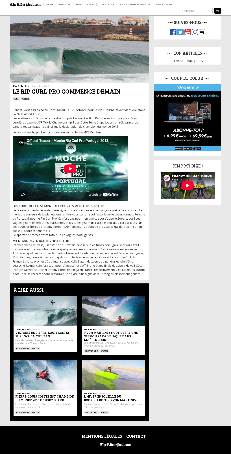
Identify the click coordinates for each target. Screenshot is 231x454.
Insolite (64, 4)
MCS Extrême (92, 132)
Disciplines (84, 4)
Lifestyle (106, 4)
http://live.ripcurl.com (46, 132)
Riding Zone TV (166, 4)
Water (25, 98)
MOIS (190, 61)
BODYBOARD (23, 348)
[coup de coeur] (187, 117)
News (49, 4)
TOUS (199, 61)
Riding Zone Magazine (135, 4)
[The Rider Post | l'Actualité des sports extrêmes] (25, 4)
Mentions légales (102, 436)
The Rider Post (21, 86)
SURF (16, 98)
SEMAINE (178, 61)
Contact (136, 436)
